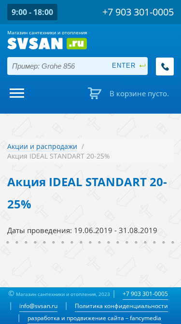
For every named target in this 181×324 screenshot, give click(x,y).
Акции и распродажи (42, 146)
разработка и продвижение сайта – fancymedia (94, 318)
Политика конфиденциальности (121, 306)
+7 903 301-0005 (145, 294)
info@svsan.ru (38, 306)
